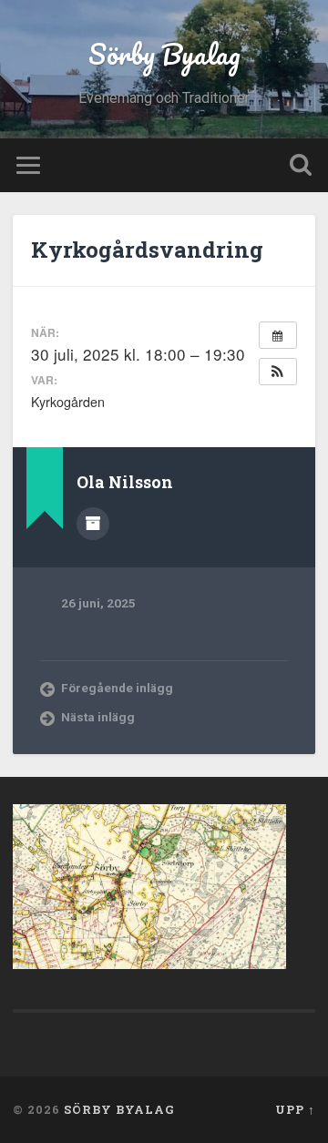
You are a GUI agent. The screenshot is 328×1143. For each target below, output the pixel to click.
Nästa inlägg (98, 716)
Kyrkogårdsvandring (147, 249)
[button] (278, 371)
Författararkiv (93, 523)
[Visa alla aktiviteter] (278, 335)
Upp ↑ (295, 1109)
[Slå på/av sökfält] (301, 165)
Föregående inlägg (117, 687)
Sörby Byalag (164, 54)
